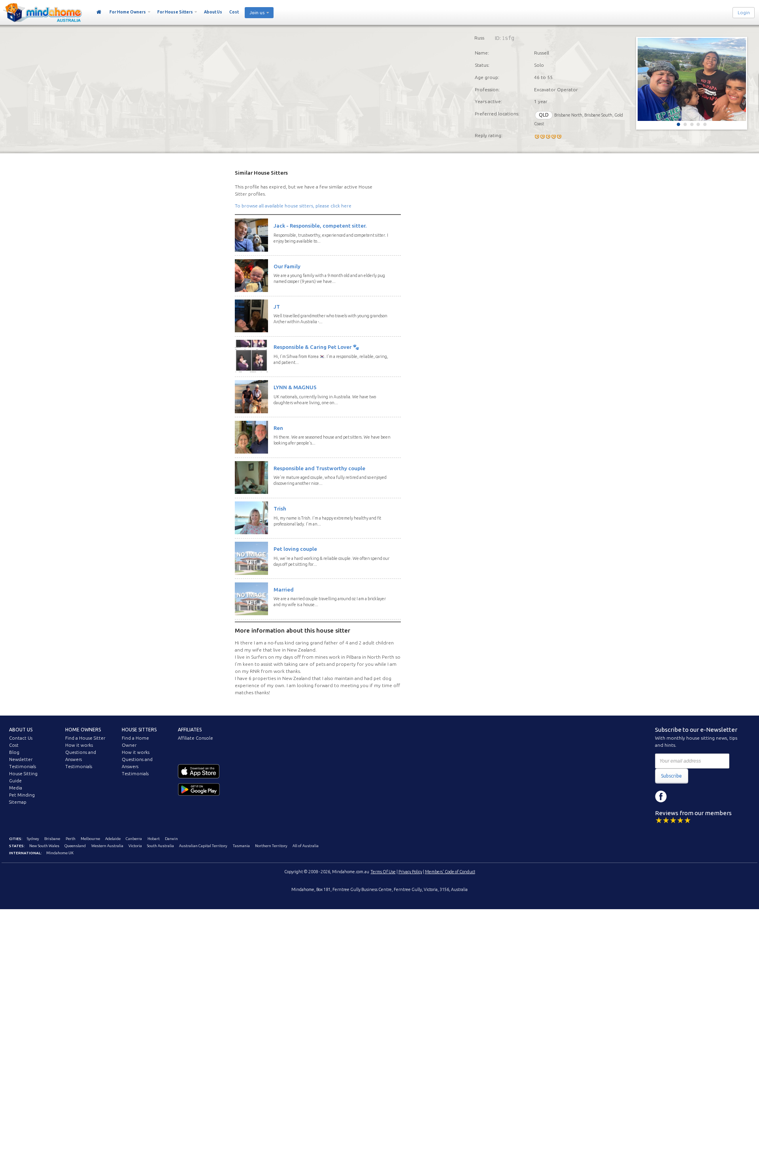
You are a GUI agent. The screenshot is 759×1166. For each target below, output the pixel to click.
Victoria (135, 846)
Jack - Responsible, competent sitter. (320, 225)
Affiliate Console (195, 738)
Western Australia (107, 846)
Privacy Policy (410, 871)
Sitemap (17, 802)
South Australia (160, 846)
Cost (234, 11)
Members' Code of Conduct (450, 871)
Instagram (679, 796)
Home (99, 12)
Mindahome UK (60, 853)
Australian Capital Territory (203, 846)
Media (15, 787)
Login (744, 12)
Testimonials (22, 766)
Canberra (134, 838)
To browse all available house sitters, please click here (293, 205)
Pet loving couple (295, 549)
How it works (79, 745)
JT (277, 306)
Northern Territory (271, 846)
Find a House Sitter (85, 738)
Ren (278, 428)
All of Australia (306, 846)
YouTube (696, 796)
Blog (14, 752)
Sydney (33, 838)
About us (20, 729)
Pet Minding (22, 795)
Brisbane (52, 838)
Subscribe (671, 775)
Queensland (75, 846)
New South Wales (44, 846)
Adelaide (113, 838)
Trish (280, 508)
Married (284, 589)
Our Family (287, 266)
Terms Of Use (383, 871)
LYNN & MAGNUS (295, 387)
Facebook (661, 796)
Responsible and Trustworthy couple (319, 468)
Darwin (171, 838)
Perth (71, 838)
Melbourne (90, 838)
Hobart (153, 838)
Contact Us (20, 738)
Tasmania (241, 846)
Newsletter (20, 759)
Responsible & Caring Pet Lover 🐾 (316, 347)
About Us (213, 11)
